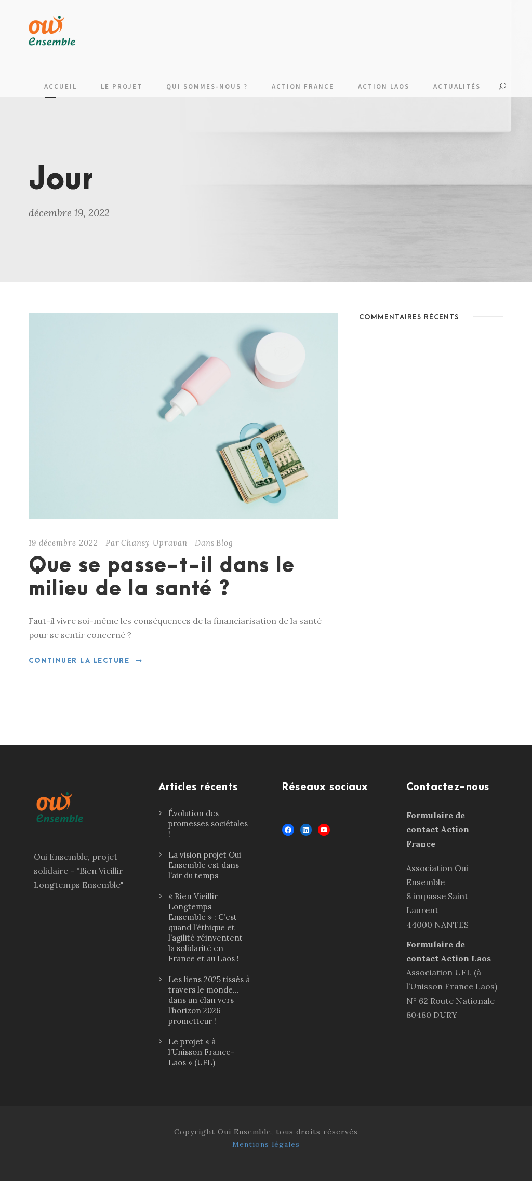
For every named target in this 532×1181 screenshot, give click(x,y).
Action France (303, 86)
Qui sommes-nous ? (207, 86)
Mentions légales (266, 1144)
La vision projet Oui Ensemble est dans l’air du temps (204, 865)
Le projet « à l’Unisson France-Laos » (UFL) (201, 1052)
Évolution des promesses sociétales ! (208, 823)
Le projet (121, 86)
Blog (224, 543)
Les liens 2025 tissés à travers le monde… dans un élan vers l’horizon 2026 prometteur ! (209, 1000)
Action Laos (383, 86)
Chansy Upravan (154, 543)
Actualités (457, 86)
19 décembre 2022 (63, 543)
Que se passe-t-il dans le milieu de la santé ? (162, 577)
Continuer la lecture (79, 660)
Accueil (60, 86)
